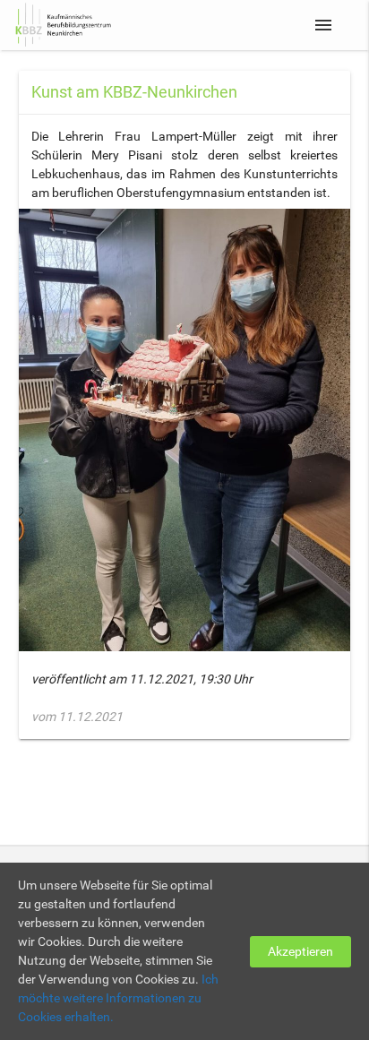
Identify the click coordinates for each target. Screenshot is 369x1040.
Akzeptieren (300, 951)
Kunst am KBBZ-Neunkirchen (134, 91)
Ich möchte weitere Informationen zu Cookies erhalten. (118, 998)
